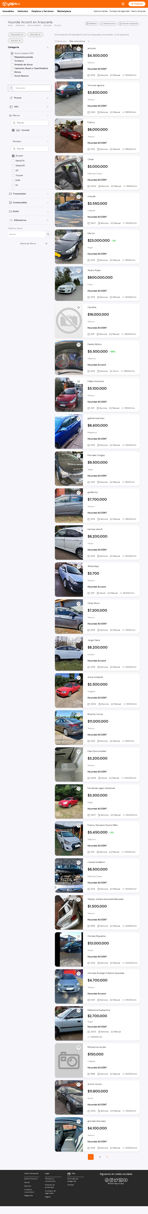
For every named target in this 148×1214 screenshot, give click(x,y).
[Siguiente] (107, 1157)
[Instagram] (111, 1180)
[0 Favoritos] (79, 234)
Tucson (19, 175)
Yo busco (19, 60)
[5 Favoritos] (79, 530)
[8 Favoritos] (79, 715)
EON (18, 180)
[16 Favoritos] (79, 382)
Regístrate (28, 1195)
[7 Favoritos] (79, 345)
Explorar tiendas (101, 11)
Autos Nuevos (21, 75)
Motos (17, 72)
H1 (17, 185)
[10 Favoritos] (79, 752)
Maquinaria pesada (23, 57)
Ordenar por (60, 41)
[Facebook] (106, 1180)
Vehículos (22, 11)
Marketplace (64, 11)
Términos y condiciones (50, 1180)
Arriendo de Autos (23, 64)
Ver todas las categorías (72, 1180)
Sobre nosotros (31, 1179)
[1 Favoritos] (79, 160)
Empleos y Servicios (43, 11)
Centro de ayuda (138, 11)
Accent (19, 155)
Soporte (27, 1186)
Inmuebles (8, 11)
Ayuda (26, 1182)
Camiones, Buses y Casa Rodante (31, 68)
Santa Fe (20, 160)
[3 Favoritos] (79, 123)
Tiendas (70, 1185)
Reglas (48, 1197)
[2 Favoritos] (79, 197)
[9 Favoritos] (79, 49)
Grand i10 (20, 165)
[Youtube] (125, 1180)
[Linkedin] (120, 1180)
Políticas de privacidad (50, 1186)
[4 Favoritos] (79, 86)
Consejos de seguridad (119, 11)
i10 (17, 170)
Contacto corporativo (29, 1190)
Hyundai (25, 130)
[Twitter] (116, 1180)
